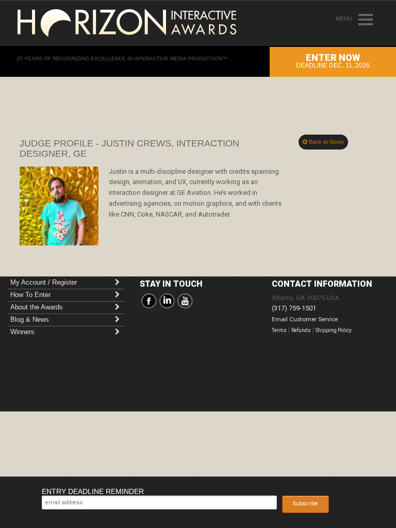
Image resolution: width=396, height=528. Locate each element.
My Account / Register (43, 282)
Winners (22, 332)
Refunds (301, 330)
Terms (279, 330)
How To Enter (30, 295)
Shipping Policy (334, 330)
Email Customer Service (305, 319)
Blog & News (29, 319)
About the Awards (36, 307)
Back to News (325, 142)
